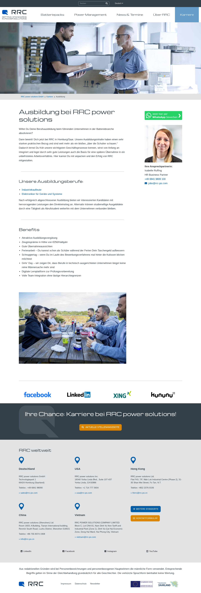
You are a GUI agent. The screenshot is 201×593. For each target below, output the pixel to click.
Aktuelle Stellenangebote (102, 427)
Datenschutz (81, 583)
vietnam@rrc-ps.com (86, 537)
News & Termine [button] (130, 14)
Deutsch (118, 3)
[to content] (102, 86)
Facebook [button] (70, 551)
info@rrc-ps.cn (27, 539)
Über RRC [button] (161, 14)
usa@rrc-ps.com (84, 493)
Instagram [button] (112, 551)
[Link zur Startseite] (31, 584)
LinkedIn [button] (27, 551)
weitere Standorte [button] (146, 509)
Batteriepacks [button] (52, 14)
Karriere (49, 97)
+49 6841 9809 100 (155, 179)
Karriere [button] (187, 14)
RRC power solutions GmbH (32, 97)
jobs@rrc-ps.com (157, 183)
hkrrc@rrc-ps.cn (139, 493)
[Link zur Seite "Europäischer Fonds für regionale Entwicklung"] (155, 584)
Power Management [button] (90, 14)
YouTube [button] (153, 551)
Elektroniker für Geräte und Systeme (42, 194)
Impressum (66, 583)
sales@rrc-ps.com (29, 493)
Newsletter (95, 583)
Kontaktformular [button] (146, 518)
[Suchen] (106, 3)
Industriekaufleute (31, 189)
